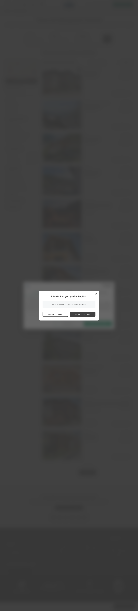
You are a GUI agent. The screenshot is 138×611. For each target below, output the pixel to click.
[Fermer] (96, 294)
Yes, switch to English (82, 314)
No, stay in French (55, 314)
